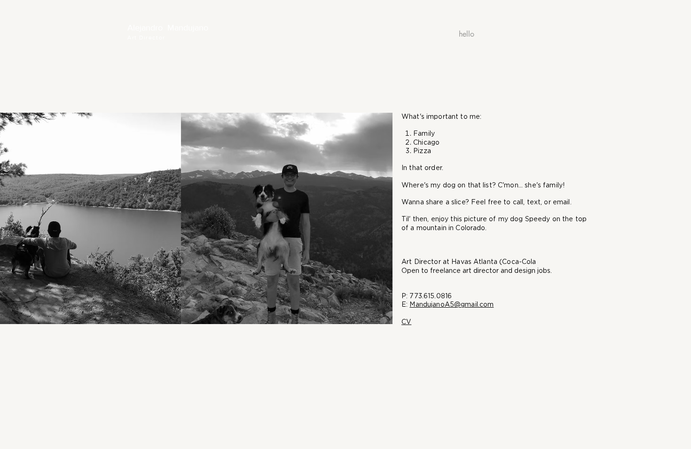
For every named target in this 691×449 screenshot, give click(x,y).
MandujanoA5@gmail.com (451, 305)
